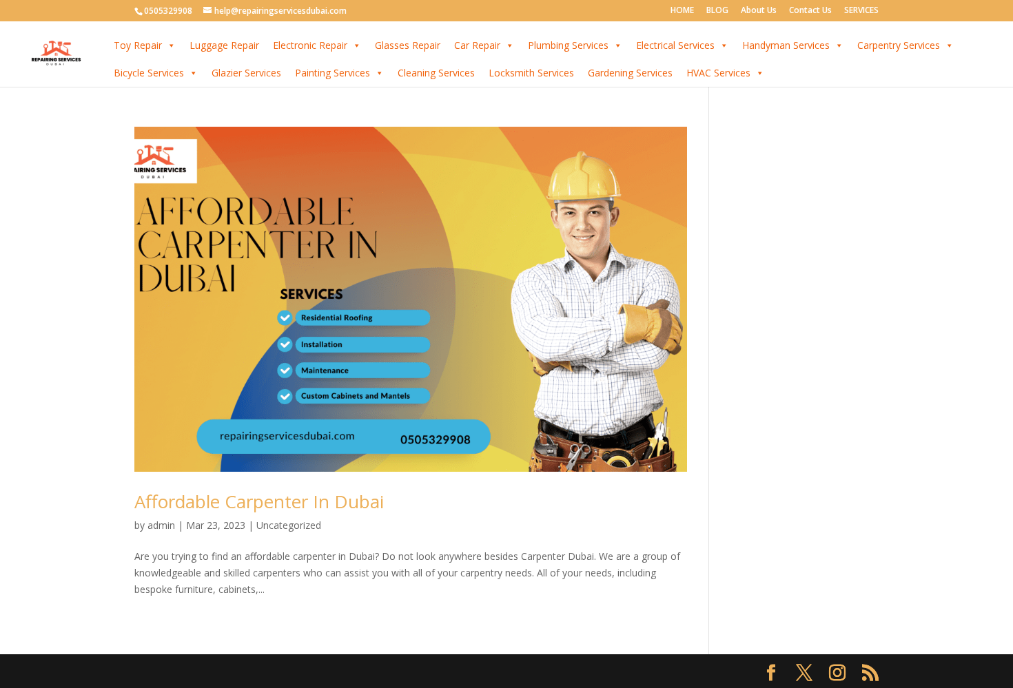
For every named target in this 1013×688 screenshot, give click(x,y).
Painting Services (332, 72)
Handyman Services (786, 45)
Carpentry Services (898, 45)
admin (161, 525)
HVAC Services (718, 72)
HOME (682, 11)
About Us (759, 11)
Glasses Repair (407, 45)
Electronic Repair (310, 45)
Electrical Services (675, 45)
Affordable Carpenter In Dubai (259, 501)
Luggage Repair (224, 45)
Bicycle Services (149, 72)
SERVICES (861, 11)
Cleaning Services (436, 72)
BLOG (717, 11)
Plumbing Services (568, 45)
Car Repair (477, 45)
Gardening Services (630, 72)
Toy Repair (138, 45)
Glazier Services (246, 72)
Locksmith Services (531, 72)
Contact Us (810, 11)
